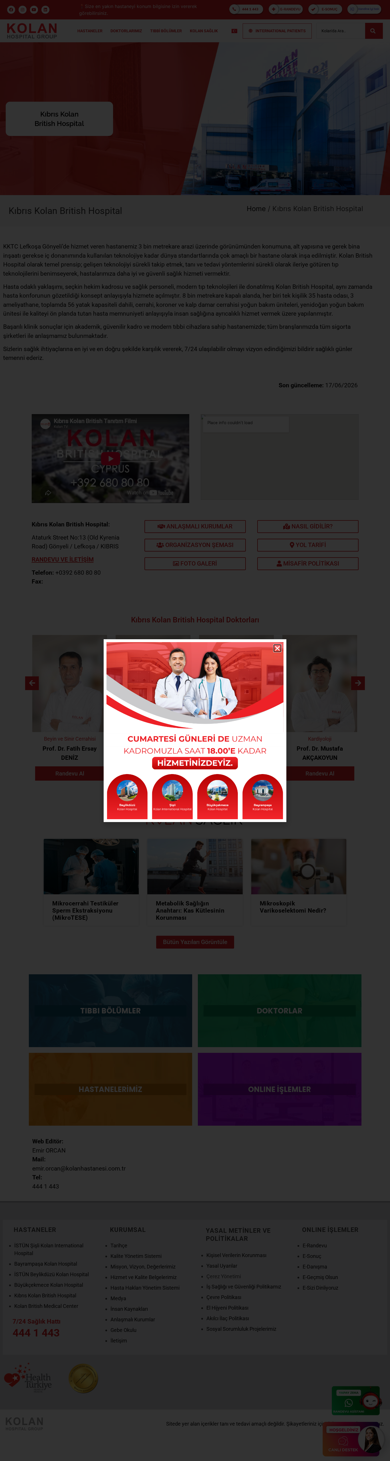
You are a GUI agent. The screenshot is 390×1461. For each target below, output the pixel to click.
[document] (195, 730)
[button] (277, 648)
